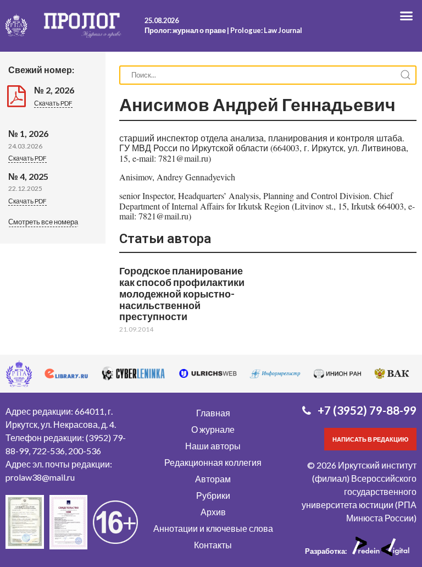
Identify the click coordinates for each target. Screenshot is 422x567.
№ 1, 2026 (28, 133)
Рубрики (213, 495)
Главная (213, 413)
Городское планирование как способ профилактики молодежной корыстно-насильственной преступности (182, 293)
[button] (43, 222)
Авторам (213, 479)
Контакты (213, 545)
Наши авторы (213, 446)
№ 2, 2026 (54, 90)
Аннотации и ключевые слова (213, 528)
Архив (213, 512)
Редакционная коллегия (213, 462)
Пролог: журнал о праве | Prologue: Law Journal (223, 30)
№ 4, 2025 (28, 176)
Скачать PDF (53, 103)
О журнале (213, 429)
